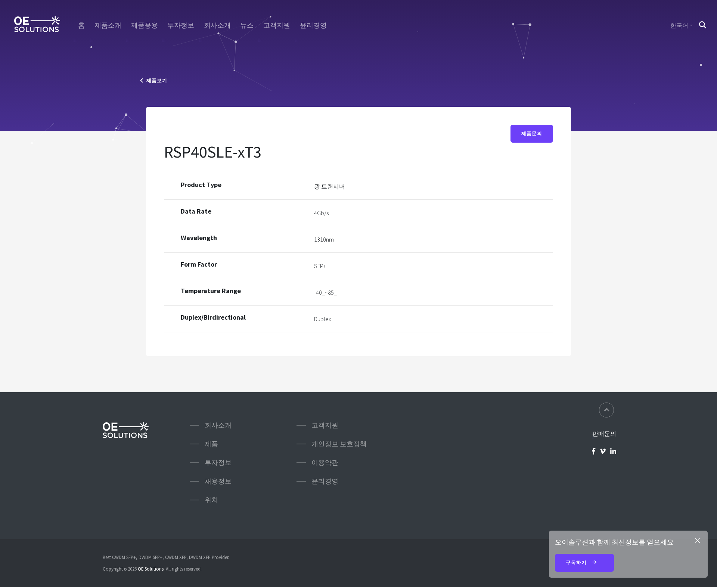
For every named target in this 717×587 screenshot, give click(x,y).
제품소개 (107, 25)
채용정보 (218, 481)
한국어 (679, 25)
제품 (211, 444)
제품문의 (531, 133)
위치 (211, 500)
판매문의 (604, 433)
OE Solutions (151, 569)
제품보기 (155, 80)
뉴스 (247, 25)
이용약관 (324, 462)
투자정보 (180, 25)
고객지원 (276, 25)
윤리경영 (313, 25)
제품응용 (144, 25)
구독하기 (577, 562)
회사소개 (217, 25)
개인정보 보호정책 (339, 444)
